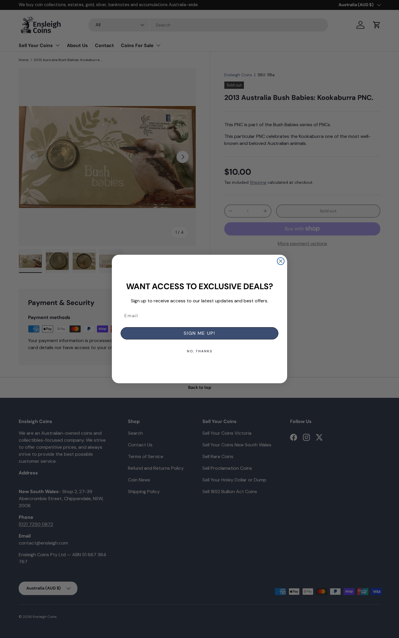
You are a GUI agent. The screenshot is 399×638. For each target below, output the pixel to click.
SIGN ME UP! (199, 333)
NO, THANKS (199, 351)
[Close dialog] (280, 261)
